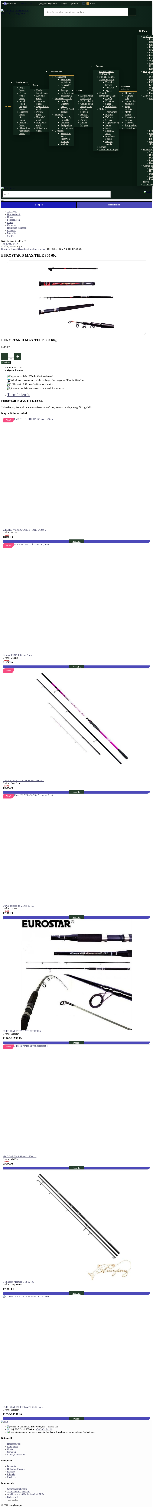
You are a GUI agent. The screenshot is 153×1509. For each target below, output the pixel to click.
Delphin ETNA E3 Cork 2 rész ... (19, 655)
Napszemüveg (112, 122)
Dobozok (59, 130)
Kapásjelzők (60, 77)
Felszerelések (56, 71)
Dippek (83, 122)
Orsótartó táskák (65, 105)
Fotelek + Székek (109, 83)
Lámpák (103, 147)
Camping (99, 66)
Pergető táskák (67, 109)
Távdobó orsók (40, 102)
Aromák (84, 120)
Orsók (35, 85)
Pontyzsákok (131, 125)
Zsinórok (147, 95)
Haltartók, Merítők (16, 1469)
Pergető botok (23, 107)
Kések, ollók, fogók (108, 149)
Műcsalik (11, 233)
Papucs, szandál (109, 142)
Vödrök (64, 144)
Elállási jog (12, 1497)
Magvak (84, 125)
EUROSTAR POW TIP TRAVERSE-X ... (23, 1031)
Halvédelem (130, 128)
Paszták (84, 114)
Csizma (108, 120)
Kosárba (6, 362)
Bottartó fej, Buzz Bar (66, 118)
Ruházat (103, 109)
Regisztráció (73, 4)
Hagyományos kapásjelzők (67, 94)
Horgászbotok (22, 82)
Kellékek (11, 230)
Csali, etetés (12, 1446)
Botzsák (64, 101)
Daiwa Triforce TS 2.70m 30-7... (18, 905)
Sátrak (108, 104)
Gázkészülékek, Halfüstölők (106, 72)
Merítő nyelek (128, 113)
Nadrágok (110, 136)
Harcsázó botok (23, 113)
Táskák (64, 112)
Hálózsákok (111, 106)
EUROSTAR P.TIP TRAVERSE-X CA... (23, 1407)
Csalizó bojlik (86, 104)
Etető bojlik (85, 98)
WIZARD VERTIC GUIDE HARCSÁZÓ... (24, 530)
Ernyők (108, 98)
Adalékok (85, 117)
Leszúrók (65, 122)
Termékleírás (18, 394)
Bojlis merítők (128, 107)
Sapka (108, 125)
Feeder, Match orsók (42, 91)
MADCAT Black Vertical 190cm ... (19, 1156)
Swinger (65, 90)
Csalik (79, 90)
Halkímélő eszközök (125, 87)
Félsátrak (109, 101)
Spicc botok (22, 118)
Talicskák (109, 87)
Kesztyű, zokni (109, 132)
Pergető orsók (39, 113)
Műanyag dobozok (65, 140)
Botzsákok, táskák (63, 98)
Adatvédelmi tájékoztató (18, 1491)
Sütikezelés (13, 1500)
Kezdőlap (5, 249)
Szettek (10, 236)
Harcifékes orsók (41, 124)
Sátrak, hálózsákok (16, 1454)
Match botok (22, 102)
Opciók (76, 1043)
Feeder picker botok (22, 96)
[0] (147, 191)
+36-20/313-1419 (27, 4)
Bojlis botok (22, 89)
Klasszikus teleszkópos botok (24, 131)
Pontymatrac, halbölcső (131, 102)
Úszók (146, 182)
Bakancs (109, 114)
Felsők (108, 139)
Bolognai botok (23, 124)
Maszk (108, 128)
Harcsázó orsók (40, 118)
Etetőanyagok (86, 95)
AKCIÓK (7, 106)
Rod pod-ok (66, 125)
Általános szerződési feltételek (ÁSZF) (25, 1494)
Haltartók (129, 122)
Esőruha (109, 117)
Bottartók (59, 114)
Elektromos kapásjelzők (66, 81)
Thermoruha (111, 112)
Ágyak (108, 90)
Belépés (64, 4)
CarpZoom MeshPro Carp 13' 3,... (19, 1281)
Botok (14, 249)
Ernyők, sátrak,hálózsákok (107, 94)
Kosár (91, 4)
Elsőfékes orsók (40, 97)
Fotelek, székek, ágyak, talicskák (107, 78)
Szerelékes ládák (66, 134)
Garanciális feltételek (17, 1489)
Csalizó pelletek (84, 110)
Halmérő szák (129, 97)
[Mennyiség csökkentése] (4, 356)
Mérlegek (129, 93)
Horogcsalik (86, 106)
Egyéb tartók (67, 128)
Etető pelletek (86, 101)
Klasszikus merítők (130, 118)
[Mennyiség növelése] (17, 356)
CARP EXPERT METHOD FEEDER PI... (23, 780)
